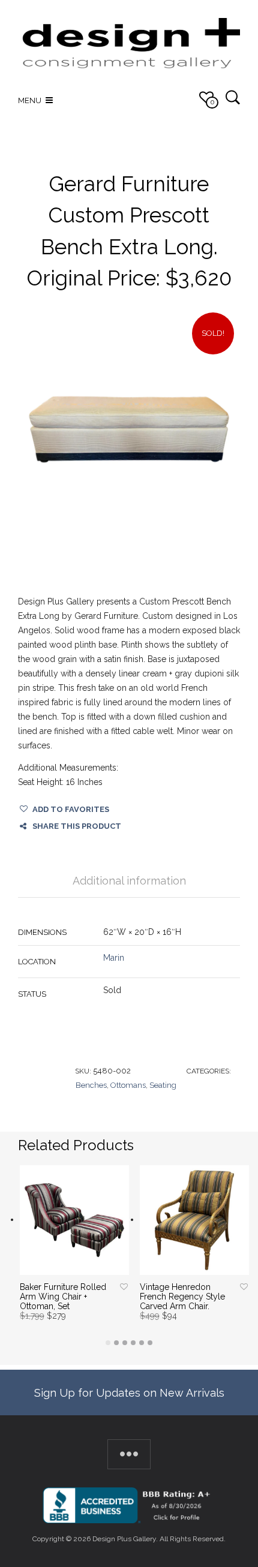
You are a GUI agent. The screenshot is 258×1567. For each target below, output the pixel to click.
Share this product (76, 826)
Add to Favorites (70, 809)
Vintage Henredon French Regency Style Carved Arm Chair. (182, 1296)
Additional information (129, 880)
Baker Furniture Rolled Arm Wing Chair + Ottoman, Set (63, 1296)
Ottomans (128, 1085)
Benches (91, 1085)
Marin (113, 958)
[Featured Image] (129, 429)
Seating (162, 1085)
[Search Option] (232, 96)
